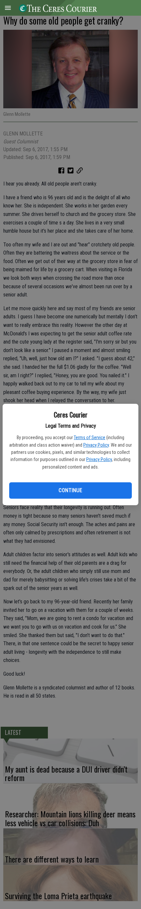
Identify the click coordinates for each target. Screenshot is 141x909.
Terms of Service (89, 437)
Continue (70, 490)
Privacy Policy (96, 445)
